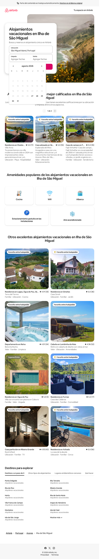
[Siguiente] (55, 111)
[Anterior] (44, 111)
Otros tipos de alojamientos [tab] (39, 473)
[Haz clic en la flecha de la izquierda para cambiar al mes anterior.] (13, 66)
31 (18, 101)
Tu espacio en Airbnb (83, 10)
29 (42, 96)
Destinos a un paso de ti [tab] (14, 473)
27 (32, 96)
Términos (55, 555)
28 (37, 96)
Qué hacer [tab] (89, 473)
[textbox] (20, 59)
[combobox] (31, 50)
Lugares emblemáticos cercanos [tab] (68, 473)
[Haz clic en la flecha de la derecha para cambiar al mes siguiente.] (41, 66)
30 (13, 101)
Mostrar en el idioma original (71, 3)
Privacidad (45, 555)
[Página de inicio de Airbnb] (11, 10)
